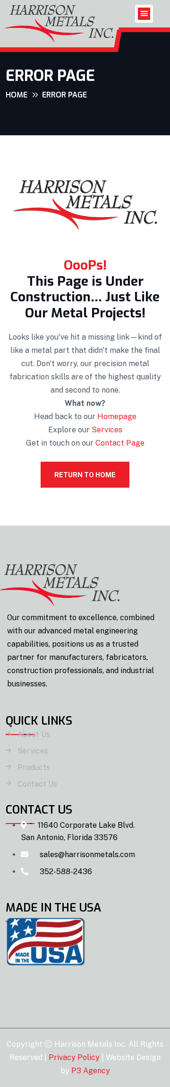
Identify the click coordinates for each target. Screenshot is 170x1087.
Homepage (116, 416)
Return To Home (85, 475)
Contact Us (37, 784)
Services (107, 429)
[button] (144, 14)
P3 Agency (90, 1070)
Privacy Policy (74, 1057)
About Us (33, 734)
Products (33, 767)
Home (16, 95)
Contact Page (119, 442)
